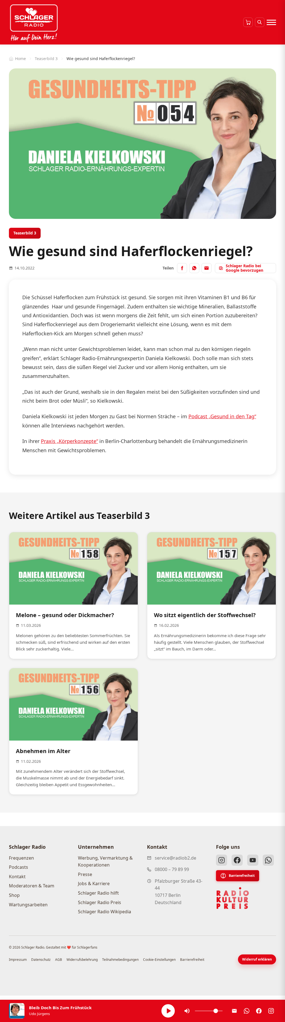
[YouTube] (252, 860)
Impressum (18, 959)
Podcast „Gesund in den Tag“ (222, 416)
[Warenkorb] (248, 22)
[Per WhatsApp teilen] (194, 268)
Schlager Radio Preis (99, 902)
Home (20, 58)
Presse (85, 874)
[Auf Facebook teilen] (182, 268)
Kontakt (17, 876)
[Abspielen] (168, 1011)
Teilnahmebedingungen (120, 959)
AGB (58, 959)
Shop (14, 895)
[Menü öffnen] (271, 22)
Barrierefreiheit (242, 875)
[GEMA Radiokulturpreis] (232, 898)
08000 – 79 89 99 (172, 869)
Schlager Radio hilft (98, 893)
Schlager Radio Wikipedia (104, 912)
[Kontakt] (234, 1011)
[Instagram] (221, 860)
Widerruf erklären (257, 959)
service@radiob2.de (175, 858)
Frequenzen (21, 858)
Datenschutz (41, 959)
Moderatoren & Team (31, 886)
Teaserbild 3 (46, 58)
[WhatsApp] (268, 860)
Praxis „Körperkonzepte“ (69, 441)
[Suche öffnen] (259, 22)
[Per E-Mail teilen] (207, 268)
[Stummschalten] (187, 1010)
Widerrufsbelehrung (82, 959)
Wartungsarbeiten (28, 905)
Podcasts (18, 867)
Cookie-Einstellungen (159, 959)
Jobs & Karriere (94, 883)
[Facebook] (237, 860)
